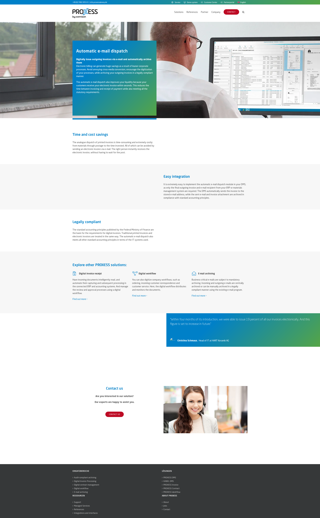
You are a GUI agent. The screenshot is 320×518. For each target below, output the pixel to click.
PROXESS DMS (169, 477)
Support (77, 502)
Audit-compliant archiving (85, 477)
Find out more (79, 299)
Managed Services (82, 505)
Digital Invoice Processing (85, 481)
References (79, 509)
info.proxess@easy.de (98, 2)
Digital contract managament (86, 484)
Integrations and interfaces (86, 513)
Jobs (165, 505)
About (166, 502)
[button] (243, 12)
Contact (166, 509)
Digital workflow (81, 488)
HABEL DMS (168, 481)
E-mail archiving (81, 492)
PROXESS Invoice (170, 484)
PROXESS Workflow (171, 492)
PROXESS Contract (171, 488)
